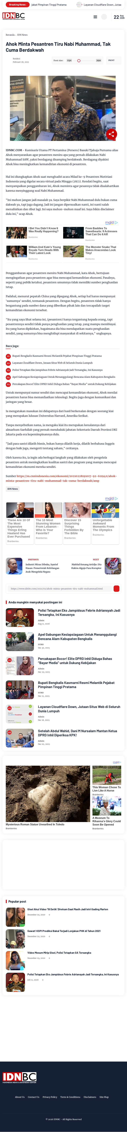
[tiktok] (68, 1108)
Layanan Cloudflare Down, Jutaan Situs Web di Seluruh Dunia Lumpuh (52, 362)
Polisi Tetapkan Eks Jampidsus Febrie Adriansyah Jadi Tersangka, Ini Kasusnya (57, 369)
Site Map (104, 1097)
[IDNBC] (13, 19)
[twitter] (58, 1108)
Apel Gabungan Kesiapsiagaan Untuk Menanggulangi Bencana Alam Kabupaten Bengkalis (63, 376)
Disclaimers (90, 1097)
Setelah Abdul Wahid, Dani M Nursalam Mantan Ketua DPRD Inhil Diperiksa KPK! (77, 733)
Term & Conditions (70, 1097)
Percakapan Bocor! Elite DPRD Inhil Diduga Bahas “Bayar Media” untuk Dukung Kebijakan (64, 384)
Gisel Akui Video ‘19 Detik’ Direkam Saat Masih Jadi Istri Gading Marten (67, 909)
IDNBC (57, 1119)
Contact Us (33, 1097)
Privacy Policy (50, 1097)
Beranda (10, 34)
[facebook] (53, 1108)
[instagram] (63, 1108)
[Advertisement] (63, 864)
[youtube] (73, 1108)
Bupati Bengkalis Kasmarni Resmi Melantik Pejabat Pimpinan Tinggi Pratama (57, 355)
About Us (20, 1097)
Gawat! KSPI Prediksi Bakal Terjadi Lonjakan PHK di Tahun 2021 (64, 930)
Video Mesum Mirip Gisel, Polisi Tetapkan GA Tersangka (59, 952)
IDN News (22, 34)
